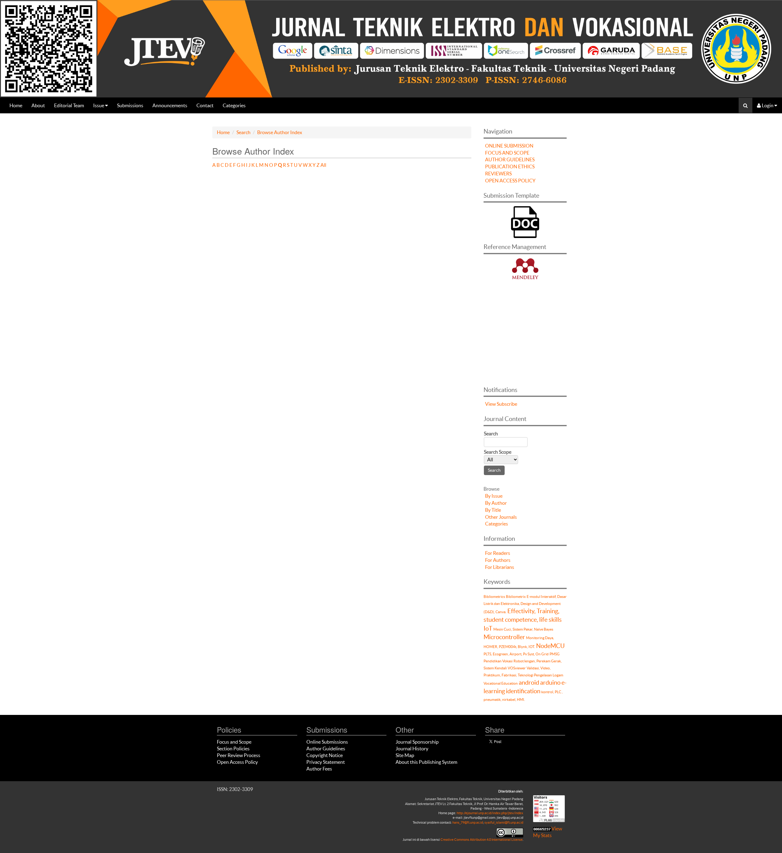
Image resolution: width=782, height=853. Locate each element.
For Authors (497, 560)
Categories (234, 105)
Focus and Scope (234, 742)
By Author (496, 503)
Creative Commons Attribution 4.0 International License (481, 839)
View (490, 404)
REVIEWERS (498, 173)
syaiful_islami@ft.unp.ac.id (503, 822)
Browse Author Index (279, 132)
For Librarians (499, 567)
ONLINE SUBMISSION (509, 145)
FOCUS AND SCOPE (507, 153)
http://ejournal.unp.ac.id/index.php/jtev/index (490, 813)
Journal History (412, 748)
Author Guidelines (325, 748)
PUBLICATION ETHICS (510, 166)
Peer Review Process (238, 755)
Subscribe (507, 404)
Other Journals (501, 517)
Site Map (405, 755)
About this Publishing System (426, 762)
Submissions (130, 105)
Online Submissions (327, 742)
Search (243, 132)
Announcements (169, 105)
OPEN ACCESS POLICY (510, 180)
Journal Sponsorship (417, 742)
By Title (493, 510)
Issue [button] (99, 105)
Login (767, 105)
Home (15, 105)
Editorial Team (69, 105)
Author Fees (319, 768)
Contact (205, 105)
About (38, 105)
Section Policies (233, 748)
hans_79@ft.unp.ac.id (467, 822)
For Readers (497, 553)
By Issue (493, 496)
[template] (525, 221)
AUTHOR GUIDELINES (510, 159)
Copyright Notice (324, 755)
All (323, 165)
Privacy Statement (325, 762)
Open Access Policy (237, 762)
